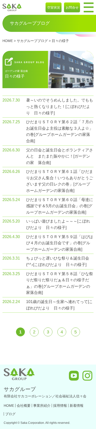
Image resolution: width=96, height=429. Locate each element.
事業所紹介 (41, 405)
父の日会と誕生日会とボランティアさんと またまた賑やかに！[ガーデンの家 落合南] (59, 156)
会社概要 (24, 405)
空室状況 (53, 7)
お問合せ (72, 7)
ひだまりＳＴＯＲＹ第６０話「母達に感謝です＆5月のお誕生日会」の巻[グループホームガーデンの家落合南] (59, 206)
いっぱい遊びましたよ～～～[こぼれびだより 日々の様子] (58, 224)
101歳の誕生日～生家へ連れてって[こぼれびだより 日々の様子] (59, 305)
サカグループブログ (32, 41)
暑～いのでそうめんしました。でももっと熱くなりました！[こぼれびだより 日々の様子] (59, 106)
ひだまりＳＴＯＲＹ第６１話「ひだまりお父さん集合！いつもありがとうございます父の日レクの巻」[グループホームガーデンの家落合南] (59, 181)
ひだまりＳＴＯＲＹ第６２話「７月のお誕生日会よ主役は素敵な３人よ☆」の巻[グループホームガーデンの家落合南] (59, 131)
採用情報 (60, 405)
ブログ (10, 414)
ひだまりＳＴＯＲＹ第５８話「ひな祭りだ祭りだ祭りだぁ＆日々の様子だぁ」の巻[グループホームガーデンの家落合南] (59, 283)
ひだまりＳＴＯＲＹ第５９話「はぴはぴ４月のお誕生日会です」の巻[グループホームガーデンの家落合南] (59, 243)
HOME (7, 41)
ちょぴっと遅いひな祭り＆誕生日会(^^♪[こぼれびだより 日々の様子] (57, 261)
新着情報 (76, 405)
